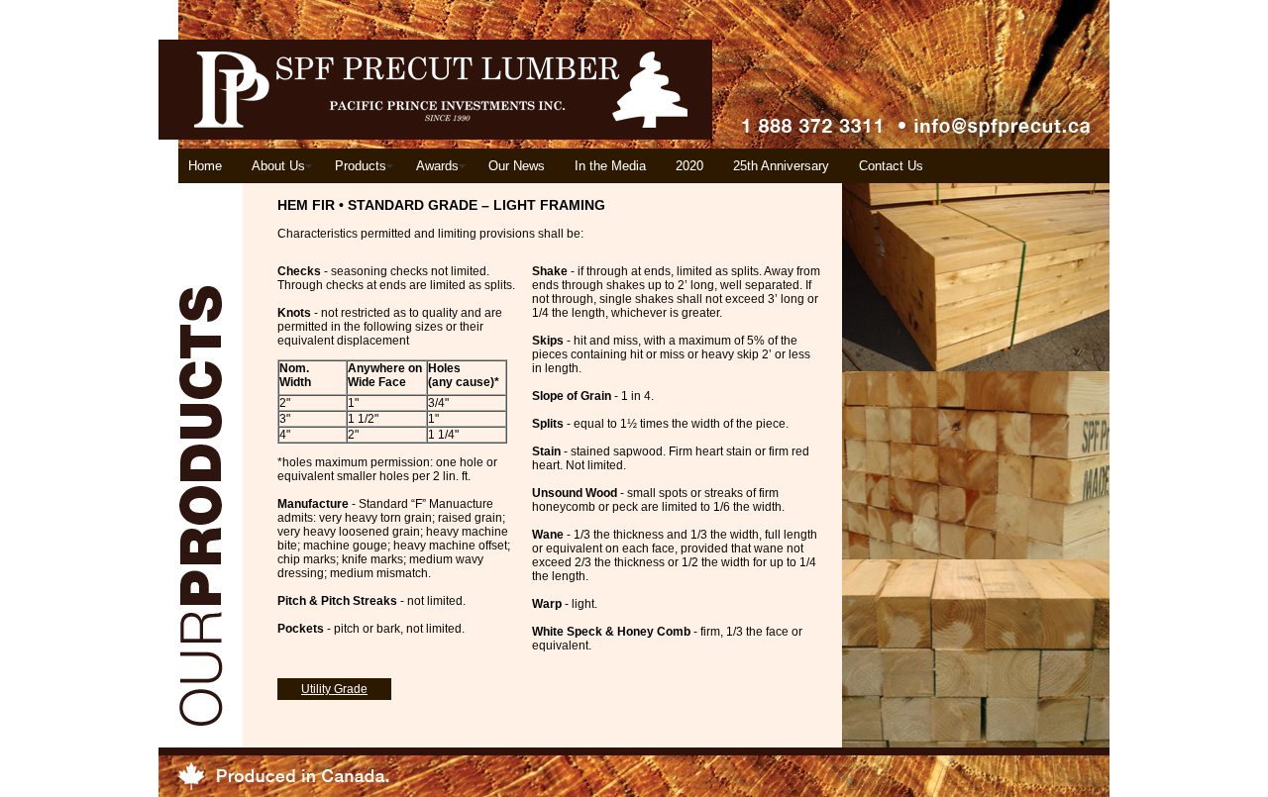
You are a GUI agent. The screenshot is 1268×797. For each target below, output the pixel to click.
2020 (689, 165)
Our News (516, 165)
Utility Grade (334, 689)
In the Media (610, 165)
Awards (437, 165)
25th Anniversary (781, 165)
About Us (278, 165)
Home (205, 165)
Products (360, 165)
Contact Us (891, 165)
